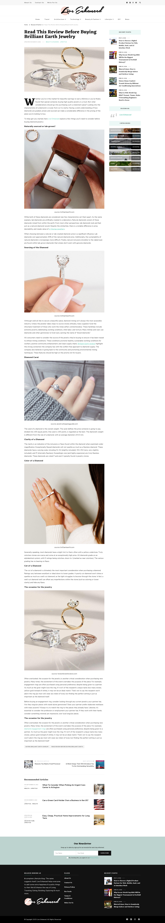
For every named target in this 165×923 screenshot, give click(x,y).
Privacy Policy (94, 858)
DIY (119, 19)
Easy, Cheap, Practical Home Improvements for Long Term (66, 816)
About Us (28, 3)
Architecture (59, 19)
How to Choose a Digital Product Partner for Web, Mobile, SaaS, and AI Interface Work (128, 44)
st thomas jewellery (57, 229)
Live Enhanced (53, 119)
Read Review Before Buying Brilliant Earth (67, 746)
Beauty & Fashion (92, 19)
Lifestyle (108, 19)
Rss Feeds (68, 891)
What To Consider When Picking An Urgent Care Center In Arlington (63, 786)
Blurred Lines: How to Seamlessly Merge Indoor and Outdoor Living (128, 71)
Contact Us (39, 3)
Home (38, 19)
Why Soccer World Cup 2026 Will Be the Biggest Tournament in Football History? (129, 59)
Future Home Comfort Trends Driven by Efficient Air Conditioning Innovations (130, 83)
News (127, 19)
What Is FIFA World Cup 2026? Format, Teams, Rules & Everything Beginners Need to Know (129, 96)
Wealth (35, 804)
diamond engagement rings (35, 729)
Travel (46, 19)
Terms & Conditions (68, 897)
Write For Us (52, 3)
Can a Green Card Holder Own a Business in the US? (65, 800)
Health (26, 788)
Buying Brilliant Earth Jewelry (37, 746)
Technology (74, 19)
